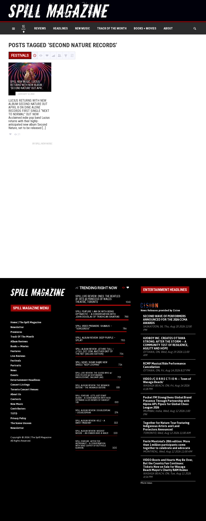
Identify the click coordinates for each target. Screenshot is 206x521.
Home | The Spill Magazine (25, 322)
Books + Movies (145, 28)
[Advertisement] (103, 213)
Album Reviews (19, 341)
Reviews (40, 28)
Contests (15, 399)
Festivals (15, 360)
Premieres (16, 332)
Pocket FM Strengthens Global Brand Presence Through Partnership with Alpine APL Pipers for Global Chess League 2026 (167, 402)
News (13, 370)
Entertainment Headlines (25, 380)
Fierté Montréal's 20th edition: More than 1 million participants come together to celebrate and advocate (166, 445)
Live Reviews (17, 356)
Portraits (15, 365)
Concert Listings (20, 384)
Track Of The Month (112, 28)
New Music (82, 28)
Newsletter (17, 327)
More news (146, 482)
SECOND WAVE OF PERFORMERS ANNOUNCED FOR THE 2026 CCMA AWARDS (165, 320)
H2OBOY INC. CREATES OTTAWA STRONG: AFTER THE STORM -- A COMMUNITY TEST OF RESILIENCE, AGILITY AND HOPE (165, 343)
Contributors (18, 408)
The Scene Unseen (20, 423)
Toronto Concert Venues (24, 389)
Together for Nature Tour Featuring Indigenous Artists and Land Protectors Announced (166, 426)
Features (15, 351)
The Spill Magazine (41, 437)
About (168, 28)
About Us (15, 394)
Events (14, 375)
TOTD (13, 413)
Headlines (60, 28)
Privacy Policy (18, 418)
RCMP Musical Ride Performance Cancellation (164, 365)
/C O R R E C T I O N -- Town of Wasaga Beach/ (167, 380)
